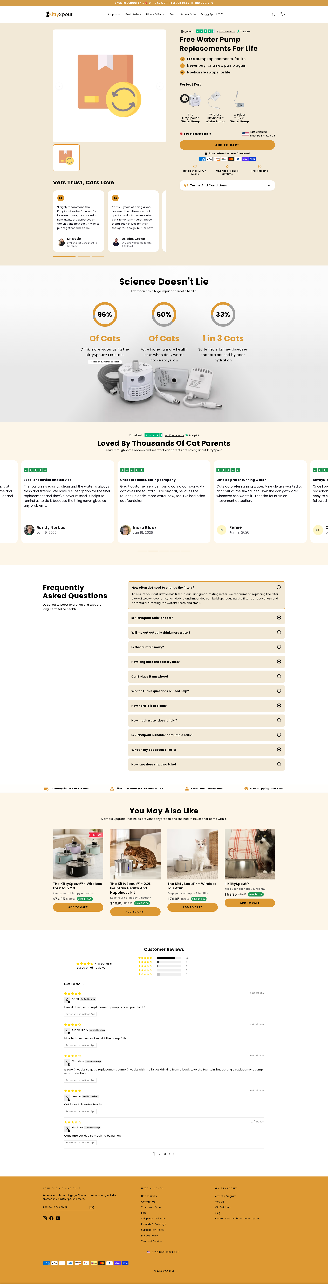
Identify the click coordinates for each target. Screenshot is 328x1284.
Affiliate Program (225, 1196)
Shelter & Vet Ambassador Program (237, 1218)
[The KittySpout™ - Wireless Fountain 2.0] (78, 854)
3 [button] (165, 1154)
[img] (72, 994)
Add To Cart (78, 907)
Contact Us (148, 1201)
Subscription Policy (152, 1230)
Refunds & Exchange (153, 1224)
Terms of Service (151, 1241)
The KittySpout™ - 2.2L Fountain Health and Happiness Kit (130, 888)
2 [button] (159, 1154)
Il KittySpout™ (237, 884)
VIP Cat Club (222, 1207)
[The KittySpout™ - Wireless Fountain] (192, 854)
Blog (217, 1213)
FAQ (143, 1213)
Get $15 (219, 1201)
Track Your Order (151, 1207)
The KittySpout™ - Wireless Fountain (191, 886)
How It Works (149, 1196)
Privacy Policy (149, 1235)
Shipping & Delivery (153, 1218)
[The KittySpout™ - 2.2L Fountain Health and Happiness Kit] (135, 854)
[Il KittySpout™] (250, 854)
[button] (145, 958)
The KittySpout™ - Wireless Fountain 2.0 (77, 886)
